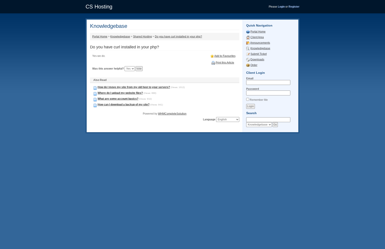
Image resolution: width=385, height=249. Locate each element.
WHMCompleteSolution (172, 113)
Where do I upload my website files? (120, 93)
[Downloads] (248, 59)
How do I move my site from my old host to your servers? (134, 87)
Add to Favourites (225, 56)
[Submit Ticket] (248, 54)
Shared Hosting (142, 36)
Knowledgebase (120, 36)
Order (253, 65)
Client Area (257, 37)
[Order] (248, 65)
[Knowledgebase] (248, 48)
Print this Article (225, 62)
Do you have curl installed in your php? (178, 36)
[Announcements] (248, 42)
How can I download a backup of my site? (123, 104)
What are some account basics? (118, 98)
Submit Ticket (258, 54)
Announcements (260, 42)
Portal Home (99, 36)
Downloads (257, 59)
